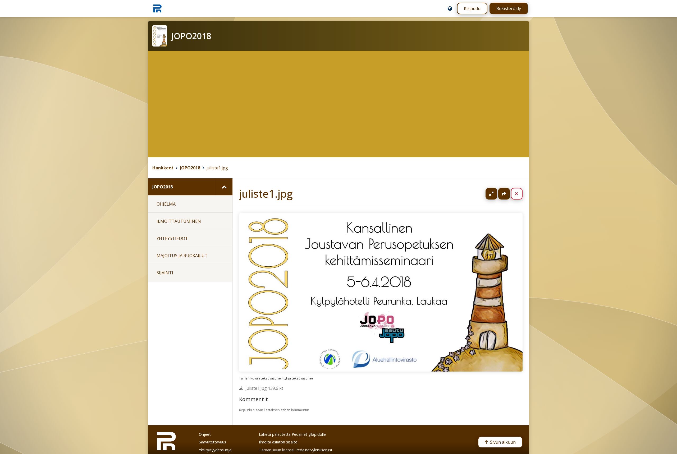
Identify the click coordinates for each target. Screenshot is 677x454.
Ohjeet (205, 434)
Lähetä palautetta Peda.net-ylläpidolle (292, 434)
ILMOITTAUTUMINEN (179, 221)
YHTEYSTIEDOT (172, 238)
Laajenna (496, 194)
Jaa (504, 194)
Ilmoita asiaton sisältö (278, 441)
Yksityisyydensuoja (215, 449)
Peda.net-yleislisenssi (313, 449)
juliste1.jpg (217, 168)
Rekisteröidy (508, 8)
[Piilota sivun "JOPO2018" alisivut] (223, 186)
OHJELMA (166, 204)
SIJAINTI (165, 273)
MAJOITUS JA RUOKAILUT (182, 255)
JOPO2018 (190, 168)
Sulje (521, 194)
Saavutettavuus (212, 441)
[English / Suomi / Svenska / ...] (450, 8)
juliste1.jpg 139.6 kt (264, 388)
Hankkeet (162, 168)
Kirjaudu (472, 8)
